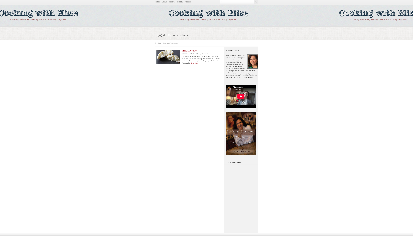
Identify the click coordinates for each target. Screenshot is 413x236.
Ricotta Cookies (189, 50)
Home (159, 43)
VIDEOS (188, 2)
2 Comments (205, 54)
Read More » (195, 63)
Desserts (185, 54)
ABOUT (164, 2)
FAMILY (180, 2)
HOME (157, 2)
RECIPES (172, 2)
